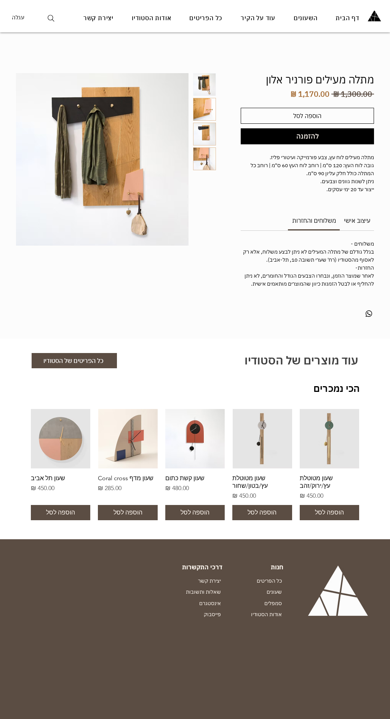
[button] (25, 17)
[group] (195, 465)
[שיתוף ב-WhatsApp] (369, 313)
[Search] (51, 18)
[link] (314, 220)
